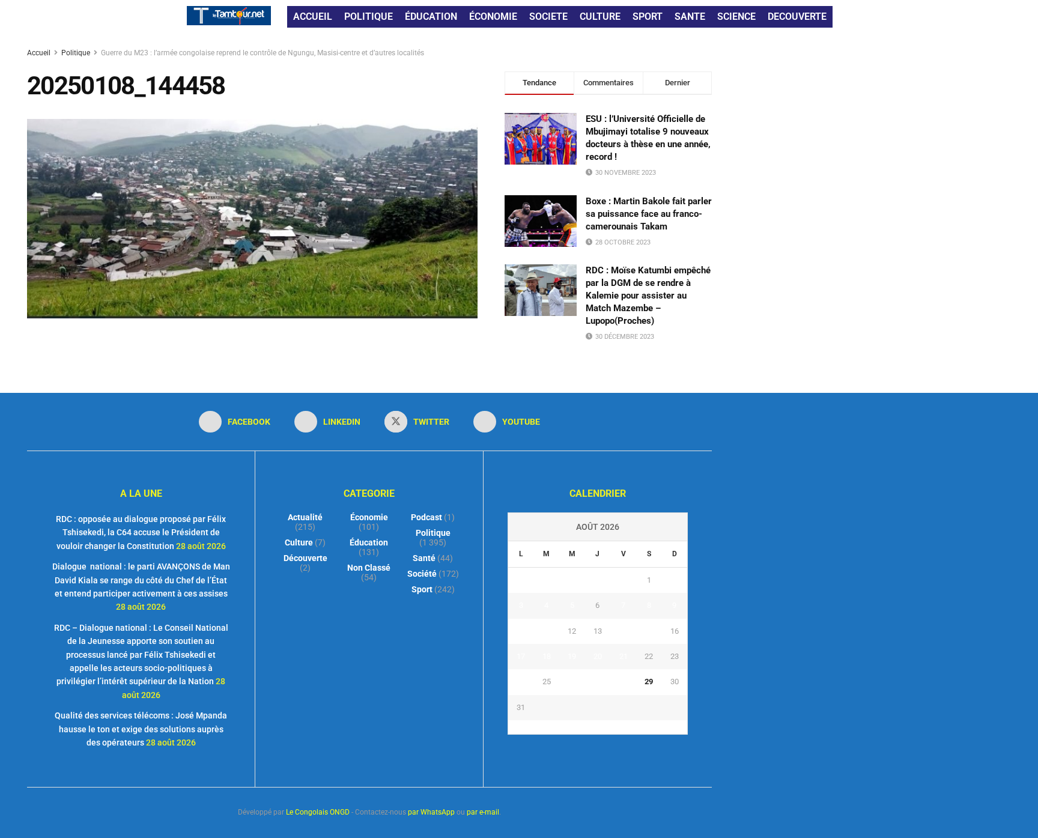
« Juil (594, 727)
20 (597, 656)
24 (521, 681)
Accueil (39, 53)
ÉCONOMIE (493, 16)
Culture (299, 542)
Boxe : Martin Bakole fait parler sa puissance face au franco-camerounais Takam (649, 214)
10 (521, 631)
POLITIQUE (368, 16)
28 (623, 681)
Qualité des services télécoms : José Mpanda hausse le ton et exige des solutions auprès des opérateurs (141, 729)
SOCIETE (548, 16)
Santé (424, 558)
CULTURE (600, 16)
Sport (421, 589)
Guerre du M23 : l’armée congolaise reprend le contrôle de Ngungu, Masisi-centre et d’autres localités (262, 53)
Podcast (426, 517)
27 (597, 681)
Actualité (305, 517)
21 (623, 656)
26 (572, 681)
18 (546, 656)
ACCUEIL (312, 16)
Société (422, 573)
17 (521, 656)
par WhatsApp (431, 812)
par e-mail (483, 812)
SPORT (648, 16)
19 (572, 656)
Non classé (368, 567)
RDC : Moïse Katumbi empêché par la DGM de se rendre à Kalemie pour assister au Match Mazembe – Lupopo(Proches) (648, 295)
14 (623, 631)
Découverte (305, 558)
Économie (369, 517)
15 (649, 631)
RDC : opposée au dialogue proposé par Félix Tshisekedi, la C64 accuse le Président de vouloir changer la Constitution (141, 532)
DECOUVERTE (797, 16)
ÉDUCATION (431, 16)
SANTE (690, 16)
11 (546, 631)
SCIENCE (736, 16)
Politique (75, 53)
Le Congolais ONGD (318, 812)
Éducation (369, 542)
